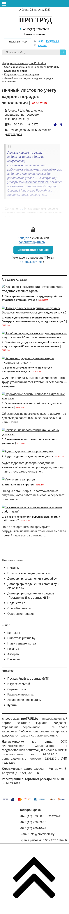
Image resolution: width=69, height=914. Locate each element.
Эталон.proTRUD (17, 41)
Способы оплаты (19, 608)
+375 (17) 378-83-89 (33, 816)
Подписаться (16, 603)
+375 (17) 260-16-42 (33, 828)
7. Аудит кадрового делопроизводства (27, 456)
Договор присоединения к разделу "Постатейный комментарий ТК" (30, 595)
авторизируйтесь (31, 262)
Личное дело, (17, 130)
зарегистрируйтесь (32, 242)
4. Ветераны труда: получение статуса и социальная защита (27, 369)
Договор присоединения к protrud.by (32, 578)
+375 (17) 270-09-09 (33, 822)
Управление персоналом (24, 700)
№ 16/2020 (15, 124)
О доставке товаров (21, 613)
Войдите (23, 238)
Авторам (13, 654)
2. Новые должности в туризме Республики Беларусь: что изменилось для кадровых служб (33, 319)
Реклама (13, 649)
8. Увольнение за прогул (18, 484)
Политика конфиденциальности (29, 573)
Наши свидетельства (21, 643)
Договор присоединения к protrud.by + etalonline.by (33, 586)
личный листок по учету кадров (28, 132)
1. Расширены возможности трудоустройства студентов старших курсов (32, 297)
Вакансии (13, 659)
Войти (41, 40)
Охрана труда (16, 689)
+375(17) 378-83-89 (35, 29)
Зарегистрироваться (33, 250)
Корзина (42, 45)
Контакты (13, 632)
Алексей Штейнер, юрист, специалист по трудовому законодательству (24, 114)
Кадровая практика (20, 694)
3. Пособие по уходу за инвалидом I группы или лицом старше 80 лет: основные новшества (33, 344)
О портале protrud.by (21, 638)
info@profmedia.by (42, 834)
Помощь (13, 568)
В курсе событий (18, 684)
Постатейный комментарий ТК (28, 678)
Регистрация (52, 40)
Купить (12, 705)
